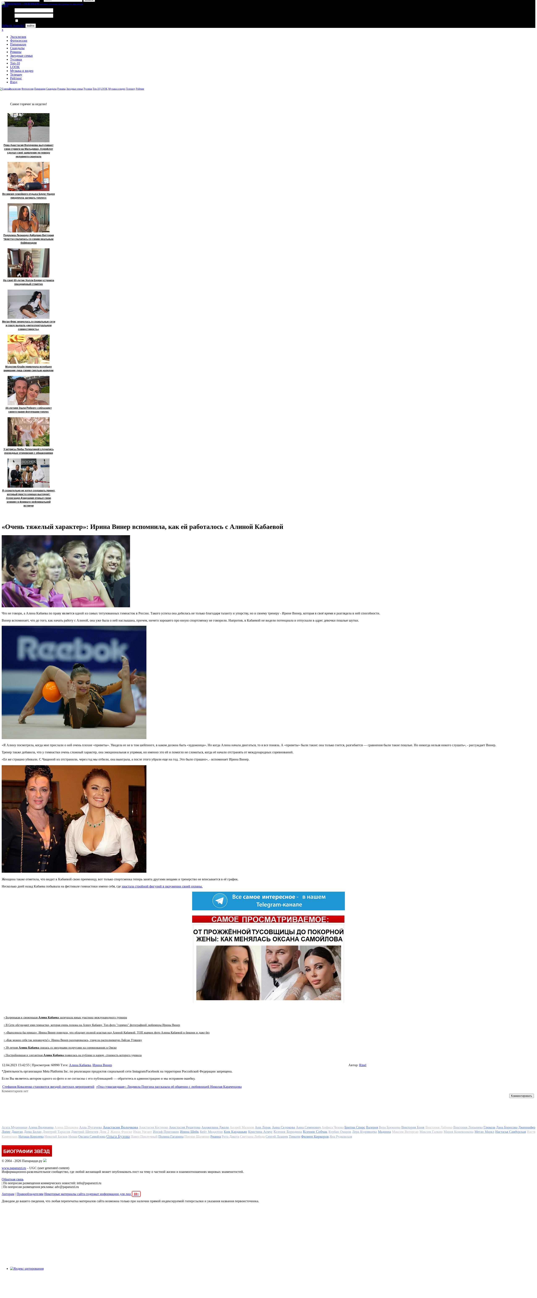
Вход (13, 82)
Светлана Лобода (252, 1136)
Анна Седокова (283, 1127)
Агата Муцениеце (14, 1127)
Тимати (294, 1137)
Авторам (8, 1194)
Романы (15, 52)
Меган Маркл (484, 1131)
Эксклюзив (18, 37)
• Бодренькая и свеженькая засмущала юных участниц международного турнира (65, 1017)
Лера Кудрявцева (364, 1131)
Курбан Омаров (339, 1131)
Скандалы (17, 48)
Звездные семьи (21, 55)
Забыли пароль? (13, 25)
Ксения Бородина (288, 1132)
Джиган (17, 1131)
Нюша (72, 1136)
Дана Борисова (506, 1127)
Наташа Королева (31, 1136)
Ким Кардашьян (235, 1131)
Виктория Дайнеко (438, 1127)
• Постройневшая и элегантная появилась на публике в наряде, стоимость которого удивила (73, 1055)
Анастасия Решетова (185, 1127)
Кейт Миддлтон (211, 1131)
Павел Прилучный (144, 1136)
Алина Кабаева (80, 1065)
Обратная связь (12, 1179)
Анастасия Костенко (153, 1127)
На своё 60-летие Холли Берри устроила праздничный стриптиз (28, 282)
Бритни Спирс (354, 1127)
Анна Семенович (308, 1127)
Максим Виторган (405, 1131)
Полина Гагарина (171, 1136)
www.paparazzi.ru (14, 1168)
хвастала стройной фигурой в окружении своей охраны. (162, 886)
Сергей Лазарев (277, 1136)
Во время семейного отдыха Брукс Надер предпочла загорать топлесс (28, 196)
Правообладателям (30, 1194)
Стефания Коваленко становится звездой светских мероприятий (48, 1086)
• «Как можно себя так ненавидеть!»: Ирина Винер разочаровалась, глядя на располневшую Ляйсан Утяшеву (73, 1040)
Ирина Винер (102, 1065)
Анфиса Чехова (333, 1127)
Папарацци (18, 44)
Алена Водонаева (40, 1127)
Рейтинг (16, 78)
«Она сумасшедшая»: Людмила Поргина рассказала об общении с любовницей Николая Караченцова (169, 1086)
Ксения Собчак (315, 1132)
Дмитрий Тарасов (56, 1132)
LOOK (15, 67)
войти (30, 25)
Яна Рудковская (341, 1136)
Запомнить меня (30, 21)
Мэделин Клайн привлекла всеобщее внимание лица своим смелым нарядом (28, 368)
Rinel (362, 1065)
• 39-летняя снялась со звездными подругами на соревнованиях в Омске (60, 1047)
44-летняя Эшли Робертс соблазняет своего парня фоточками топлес (28, 410)
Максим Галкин (431, 1131)
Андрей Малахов (242, 1127)
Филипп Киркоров (315, 1137)
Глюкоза (489, 1127)
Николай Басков (56, 1136)
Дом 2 (104, 1132)
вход (5, 5)
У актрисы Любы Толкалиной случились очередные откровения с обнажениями (29, 451)
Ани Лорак (263, 1127)
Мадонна (384, 1131)
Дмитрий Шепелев (84, 1131)
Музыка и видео (21, 71)
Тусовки (16, 59)
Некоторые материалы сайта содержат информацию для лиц (91, 1194)
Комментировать (521, 1095)
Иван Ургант (142, 1131)
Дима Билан (33, 1131)
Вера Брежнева (389, 1127)
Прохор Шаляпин (197, 1136)
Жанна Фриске (121, 1131)
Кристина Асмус (260, 1131)
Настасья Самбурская (510, 1131)
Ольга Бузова (118, 1136)
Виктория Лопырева (468, 1127)
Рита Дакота (230, 1136)
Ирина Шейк (189, 1131)
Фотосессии (18, 40)
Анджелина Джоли (215, 1127)
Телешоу (16, 74)
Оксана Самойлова (92, 1136)
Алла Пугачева (90, 1127)
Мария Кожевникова (458, 1131)
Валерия (372, 1127)
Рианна (215, 1136)
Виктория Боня (412, 1127)
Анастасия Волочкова (120, 1127)
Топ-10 (15, 63)
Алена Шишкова (66, 1127)
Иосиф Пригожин (166, 1131)
